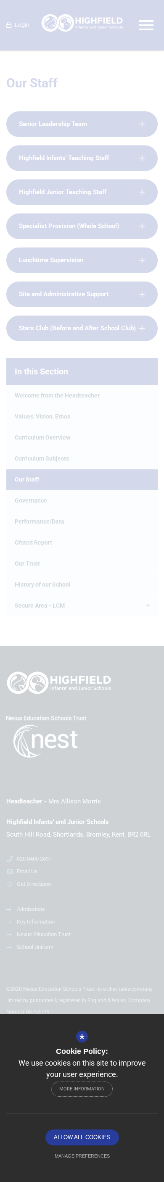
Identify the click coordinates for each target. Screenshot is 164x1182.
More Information (82, 1089)
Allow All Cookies (82, 1137)
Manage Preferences (82, 1155)
